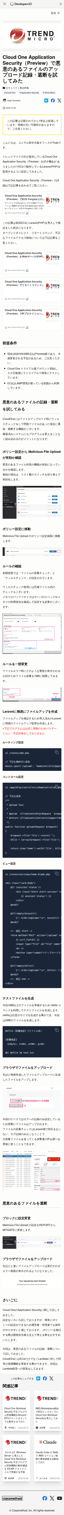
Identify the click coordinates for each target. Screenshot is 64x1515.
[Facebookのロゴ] (45, 1498)
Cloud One (10, 92)
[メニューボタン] (4, 4)
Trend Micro (50, 92)
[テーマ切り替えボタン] (61, 4)
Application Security (30, 92)
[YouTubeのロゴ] (59, 1498)
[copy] (57, 752)
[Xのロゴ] (52, 1498)
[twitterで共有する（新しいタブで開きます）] (59, 101)
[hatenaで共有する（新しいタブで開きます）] (46, 100)
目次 (53, 13)
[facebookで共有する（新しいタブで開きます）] (53, 100)
